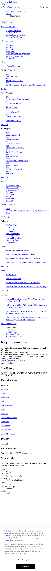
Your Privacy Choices (25, 560)
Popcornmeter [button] (25, 354)
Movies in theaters (8, 27)
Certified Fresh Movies (14, 37)
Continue (25, 566)
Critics (8, 14)
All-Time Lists (11, 225)
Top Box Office (12, 33)
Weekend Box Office (14, 238)
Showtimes (12, 324)
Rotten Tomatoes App (14, 336)
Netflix (8, 47)
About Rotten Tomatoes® (15, 11)
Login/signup (15, 16)
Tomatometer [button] (6, 354)
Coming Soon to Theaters (15, 35)
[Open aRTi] (4, 4)
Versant (21, 531)
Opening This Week (13, 31)
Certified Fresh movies (14, 56)
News (9, 217)
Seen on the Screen (13, 334)
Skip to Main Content (9, 2)
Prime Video (10, 52)
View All (4, 125)
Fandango (9, 45)
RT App (4, 217)
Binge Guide (10, 227)
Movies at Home (7, 41)
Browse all (10, 58)
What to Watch (13, 66)
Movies (10, 22)
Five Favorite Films (13, 234)
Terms (9, 533)
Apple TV (9, 49)
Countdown (10, 232)
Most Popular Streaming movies (18, 54)
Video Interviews (12, 236)
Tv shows (4, 89)
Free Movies (10, 330)
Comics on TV (11, 229)
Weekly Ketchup (12, 240)
